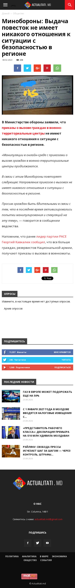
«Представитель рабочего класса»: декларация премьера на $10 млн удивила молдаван (46, 431)
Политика (12, 556)
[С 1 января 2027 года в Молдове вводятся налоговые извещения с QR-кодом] (11, 413)
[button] (70, 5)
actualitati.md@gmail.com (48, 519)
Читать (66, 359)
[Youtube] (47, 543)
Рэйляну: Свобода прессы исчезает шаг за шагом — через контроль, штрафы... (46, 450)
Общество (18, 13)
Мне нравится (62, 352)
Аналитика (29, 556)
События (46, 560)
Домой (5, 13)
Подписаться (62, 367)
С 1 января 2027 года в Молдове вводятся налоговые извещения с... (47, 412)
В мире (44, 556)
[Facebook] (27, 543)
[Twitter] (37, 543)
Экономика (59, 556)
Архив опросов (13, 308)
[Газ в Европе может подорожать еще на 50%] (11, 396)
